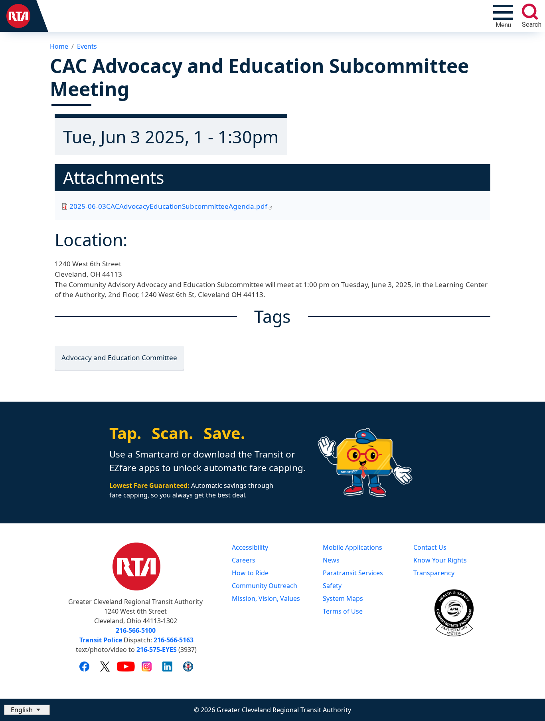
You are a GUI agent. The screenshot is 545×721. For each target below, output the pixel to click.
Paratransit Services (353, 572)
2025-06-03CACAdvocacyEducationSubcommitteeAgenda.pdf (168, 206)
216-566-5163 (174, 640)
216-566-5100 (136, 630)
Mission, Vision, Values (266, 598)
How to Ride (250, 572)
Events (87, 46)
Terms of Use (343, 611)
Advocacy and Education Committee (119, 357)
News (331, 560)
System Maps (343, 598)
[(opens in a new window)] (84, 666)
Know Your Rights (440, 560)
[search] (530, 12)
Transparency (433, 572)
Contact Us (429, 547)
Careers (243, 560)
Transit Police (100, 640)
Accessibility (250, 547)
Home (59, 46)
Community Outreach (264, 585)
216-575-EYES (156, 649)
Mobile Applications (352, 547)
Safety (332, 585)
